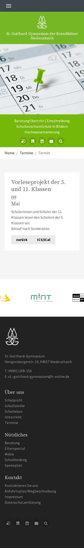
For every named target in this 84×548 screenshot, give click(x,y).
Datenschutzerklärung (23, 502)
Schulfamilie (15, 405)
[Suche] (60, 141)
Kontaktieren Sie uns (21, 485)
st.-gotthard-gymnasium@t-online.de (38, 376)
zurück (22, 239)
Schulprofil (13, 400)
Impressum (14, 496)
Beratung (21, 120)
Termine (11, 422)
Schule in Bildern (54, 126)
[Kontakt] (51, 141)
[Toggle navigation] (9, 6)
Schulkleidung (16, 459)
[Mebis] (23, 141)
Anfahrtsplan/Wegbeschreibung (30, 491)
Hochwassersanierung (42, 132)
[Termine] (42, 141)
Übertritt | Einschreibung (49, 120)
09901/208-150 (20, 370)
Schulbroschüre (28, 126)
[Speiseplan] (32, 141)
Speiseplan (13, 465)
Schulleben (13, 411)
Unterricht (13, 417)
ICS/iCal (43, 239)
